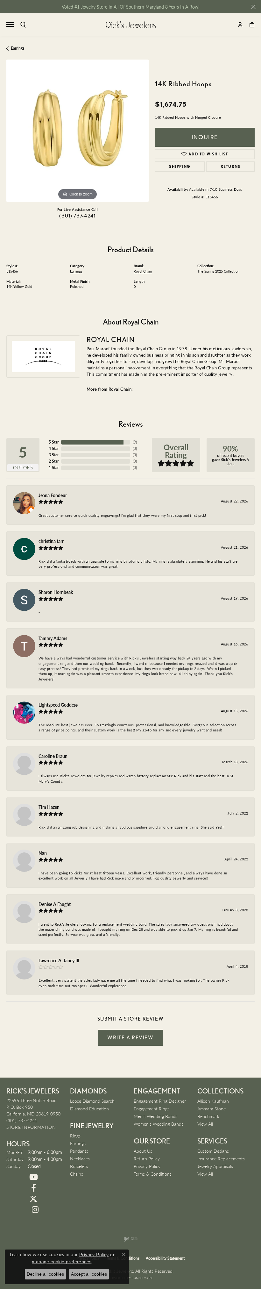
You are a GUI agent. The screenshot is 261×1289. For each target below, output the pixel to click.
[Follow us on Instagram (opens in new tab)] (35, 1210)
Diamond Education (89, 1108)
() (135, 442)
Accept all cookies (89, 1274)
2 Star (54, 461)
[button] (23, 25)
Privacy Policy (147, 1166)
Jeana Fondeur (53, 495)
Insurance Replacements (221, 1158)
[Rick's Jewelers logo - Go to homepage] (130, 24)
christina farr (51, 541)
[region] (77, 131)
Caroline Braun (53, 756)
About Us (143, 1151)
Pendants (79, 1151)
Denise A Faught (55, 904)
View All (205, 1124)
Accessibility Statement (165, 1258)
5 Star (54, 442)
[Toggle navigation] (10, 24)
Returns (230, 166)
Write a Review (130, 1037)
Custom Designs (213, 1151)
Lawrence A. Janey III (59, 960)
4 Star (54, 448)
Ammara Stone (211, 1108)
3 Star (54, 455)
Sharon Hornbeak (56, 592)
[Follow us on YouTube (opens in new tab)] (33, 1177)
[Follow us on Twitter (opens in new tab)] (33, 1199)
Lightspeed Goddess (58, 704)
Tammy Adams (53, 638)
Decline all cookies (45, 1274)
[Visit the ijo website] (130, 1239)
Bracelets (79, 1166)
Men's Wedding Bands (155, 1116)
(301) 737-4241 (77, 216)
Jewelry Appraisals (215, 1166)
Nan (43, 853)
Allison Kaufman (213, 1101)
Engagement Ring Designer (160, 1101)
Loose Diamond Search (92, 1101)
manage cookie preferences (61, 1261)
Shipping (179, 166)
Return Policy (147, 1158)
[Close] (253, 7)
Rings (75, 1135)
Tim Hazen (49, 807)
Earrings (17, 48)
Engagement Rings (151, 1108)
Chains (76, 1174)
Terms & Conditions (153, 1174)
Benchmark (208, 1116)
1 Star (54, 467)
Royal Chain (143, 271)
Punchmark (141, 1278)
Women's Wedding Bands (158, 1124)
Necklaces (80, 1158)
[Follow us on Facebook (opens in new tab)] (33, 1188)
